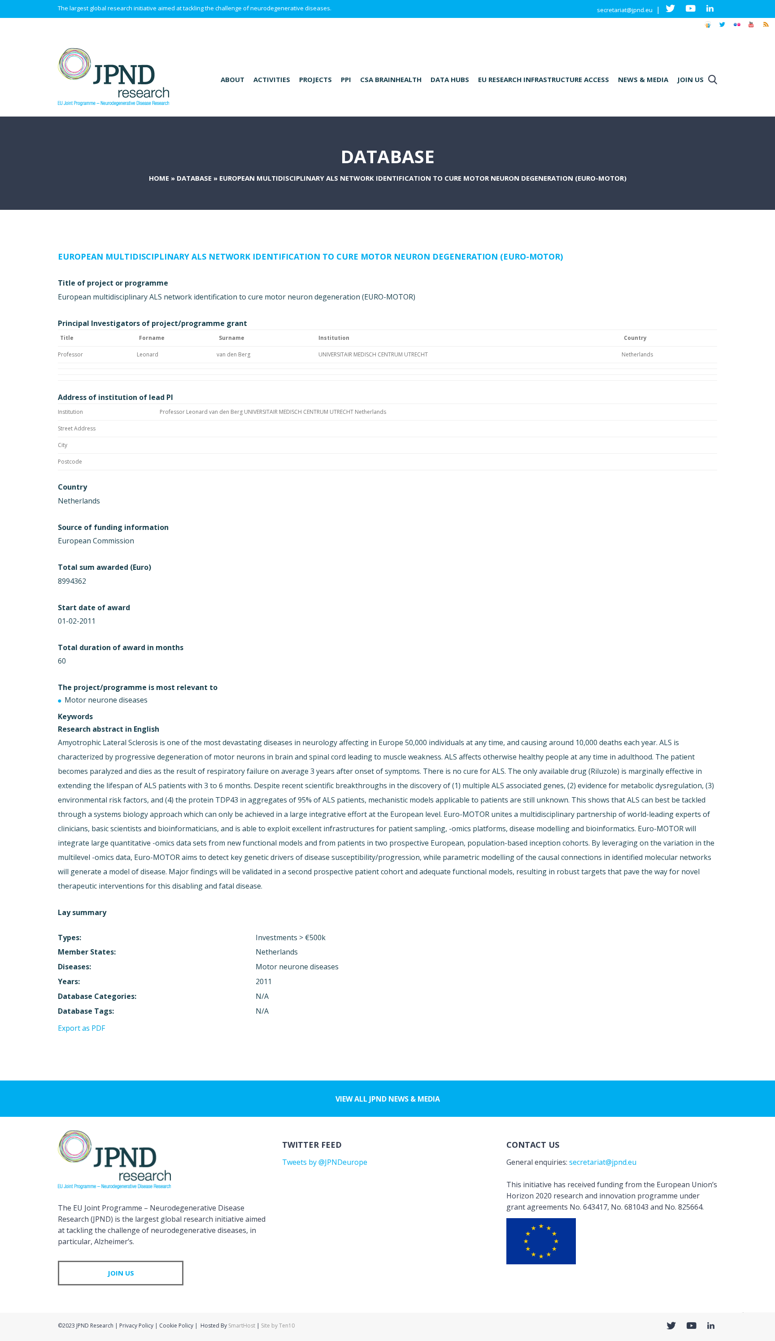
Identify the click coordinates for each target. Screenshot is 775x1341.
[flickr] (737, 29)
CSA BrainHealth (391, 79)
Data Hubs (450, 79)
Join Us (690, 79)
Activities (271, 79)
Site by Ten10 (278, 1325)
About (232, 79)
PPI (346, 79)
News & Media (643, 79)
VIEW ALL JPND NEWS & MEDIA (387, 1099)
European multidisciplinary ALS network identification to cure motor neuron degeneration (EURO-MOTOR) (310, 256)
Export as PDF (81, 1028)
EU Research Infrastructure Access (543, 79)
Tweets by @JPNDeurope (324, 1162)
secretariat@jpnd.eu (625, 10)
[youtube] (751, 29)
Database (194, 178)
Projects (315, 79)
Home (159, 178)
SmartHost (241, 1325)
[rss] (766, 29)
